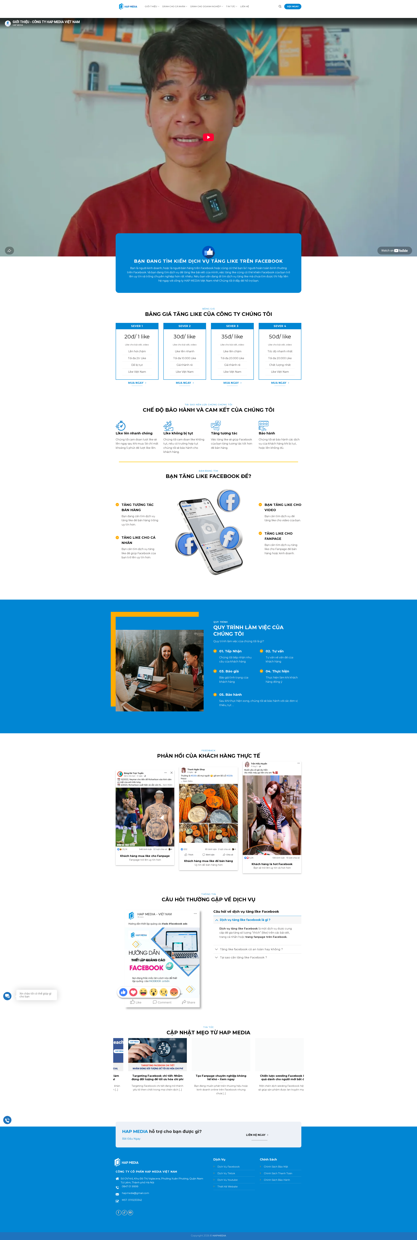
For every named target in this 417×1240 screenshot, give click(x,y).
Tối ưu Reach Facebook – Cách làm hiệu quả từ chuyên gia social (208, 1077)
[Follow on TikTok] (124, 1212)
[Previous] (115, 1070)
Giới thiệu (151, 6)
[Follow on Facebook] (118, 1212)
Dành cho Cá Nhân (173, 6)
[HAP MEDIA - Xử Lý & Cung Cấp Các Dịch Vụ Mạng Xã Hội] (128, 6)
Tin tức (230, 6)
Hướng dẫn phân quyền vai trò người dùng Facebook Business (145, 1077)
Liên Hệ (244, 6)
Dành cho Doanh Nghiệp (205, 6)
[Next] (302, 1070)
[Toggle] (216, 919)
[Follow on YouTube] (130, 1212)
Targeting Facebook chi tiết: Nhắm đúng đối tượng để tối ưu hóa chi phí (272, 1077)
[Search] (280, 6)
